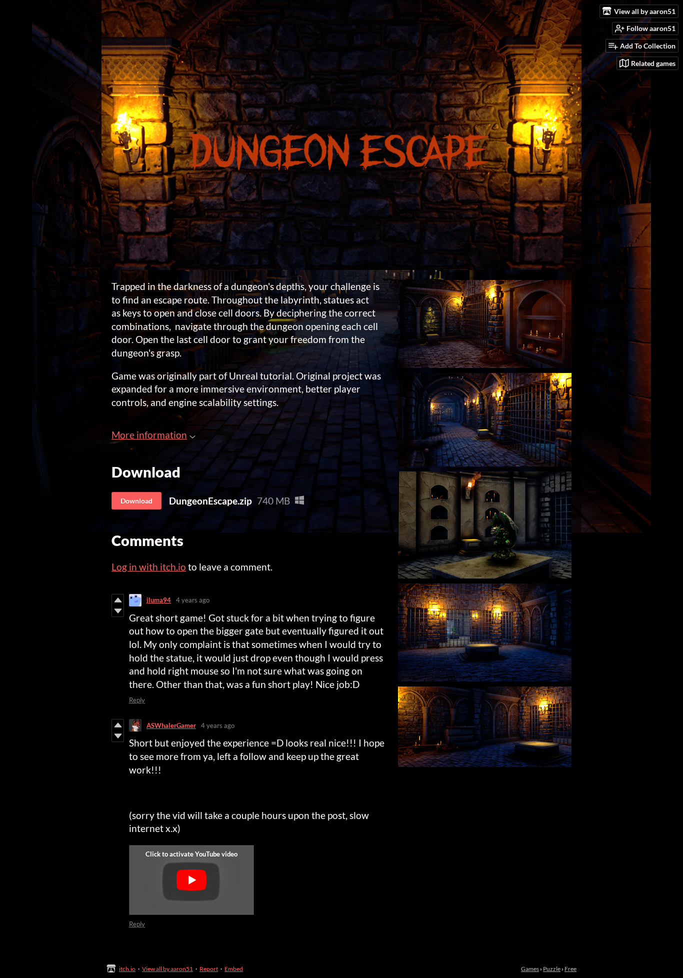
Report (209, 968)
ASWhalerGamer (171, 726)
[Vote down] (118, 611)
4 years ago (193, 600)
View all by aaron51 (167, 968)
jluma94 (158, 600)
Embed (233, 968)
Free (570, 968)
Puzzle (551, 968)
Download (136, 500)
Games (530, 968)
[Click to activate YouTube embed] (191, 880)
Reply (137, 700)
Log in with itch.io (149, 566)
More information (149, 434)
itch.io (127, 968)
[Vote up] (118, 600)
